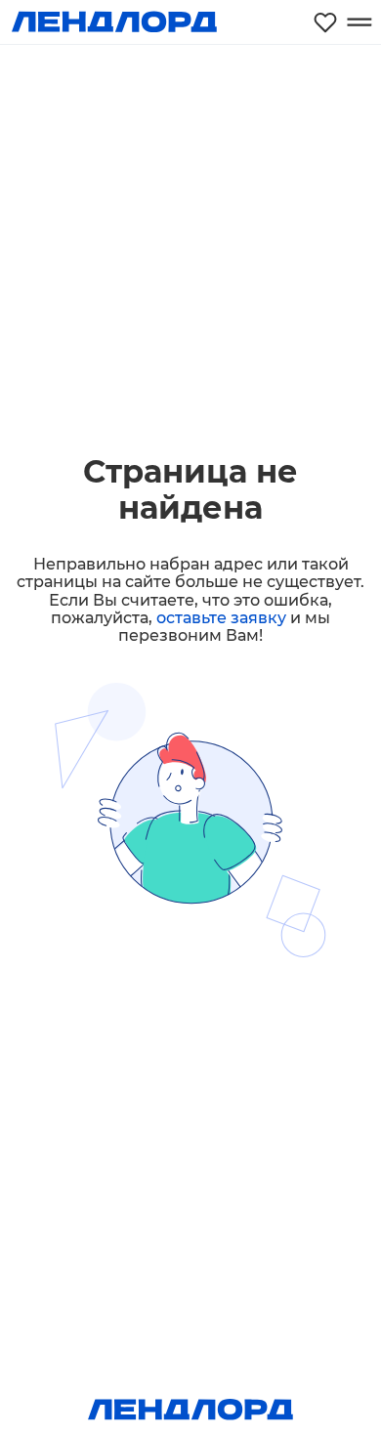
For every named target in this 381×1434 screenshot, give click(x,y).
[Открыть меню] (359, 22)
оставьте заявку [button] (221, 618)
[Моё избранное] (325, 22)
